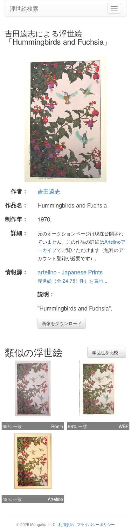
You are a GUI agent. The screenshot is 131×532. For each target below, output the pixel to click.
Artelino (55, 499)
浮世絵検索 (24, 8)
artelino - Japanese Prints (70, 272)
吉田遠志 (49, 191)
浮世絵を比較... (107, 352)
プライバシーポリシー (96, 524)
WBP (123, 426)
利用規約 (66, 524)
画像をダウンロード (62, 323)
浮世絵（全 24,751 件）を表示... (72, 280)
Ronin (57, 426)
